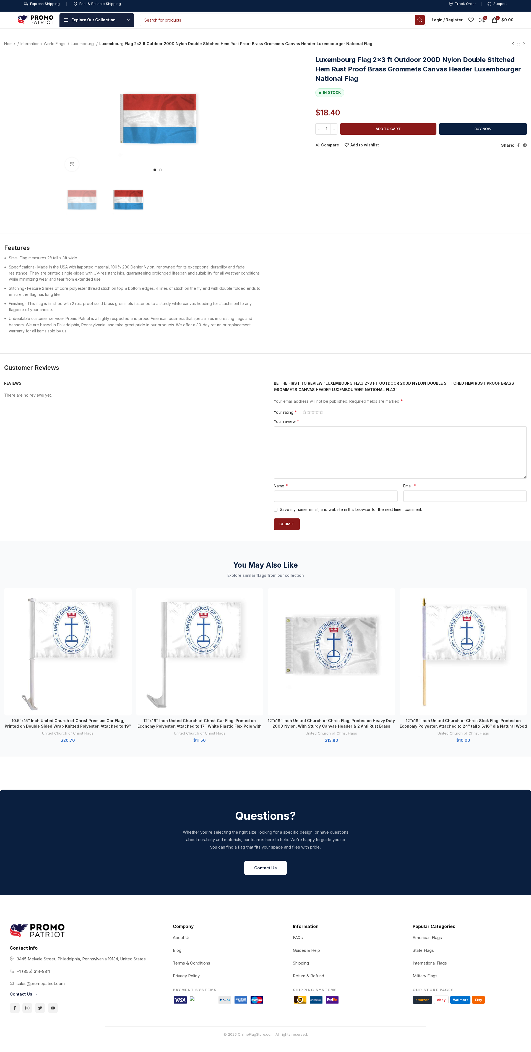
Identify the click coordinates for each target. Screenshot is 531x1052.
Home (10, 43)
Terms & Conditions (191, 963)
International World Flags (43, 43)
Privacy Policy (186, 975)
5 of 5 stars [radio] (321, 412)
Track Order (465, 3)
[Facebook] (15, 1008)
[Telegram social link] (525, 145)
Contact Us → (24, 994)
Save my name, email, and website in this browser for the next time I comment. (351, 509)
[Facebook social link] (518, 145)
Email (409, 485)
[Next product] (524, 44)
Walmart (460, 1000)
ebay (441, 1000)
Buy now (483, 128)
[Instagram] (27, 1008)
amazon (422, 1000)
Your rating (285, 412)
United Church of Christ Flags (67, 733)
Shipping (301, 963)
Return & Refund (308, 975)
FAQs (298, 937)
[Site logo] (35, 19)
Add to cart (388, 128)
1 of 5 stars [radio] (305, 412)
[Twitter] (40, 1008)
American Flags (427, 937)
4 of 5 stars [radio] (317, 412)
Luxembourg (83, 43)
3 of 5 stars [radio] (313, 412)
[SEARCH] (420, 20)
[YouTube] (53, 1008)
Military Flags (425, 975)
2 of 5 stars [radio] (309, 412)
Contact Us (265, 867)
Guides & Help (306, 950)
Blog (177, 950)
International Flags (430, 963)
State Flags (423, 950)
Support (500, 3)
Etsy (478, 1000)
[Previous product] (513, 44)
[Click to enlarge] (72, 164)
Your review (286, 421)
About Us (182, 937)
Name (281, 485)
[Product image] (68, 652)
